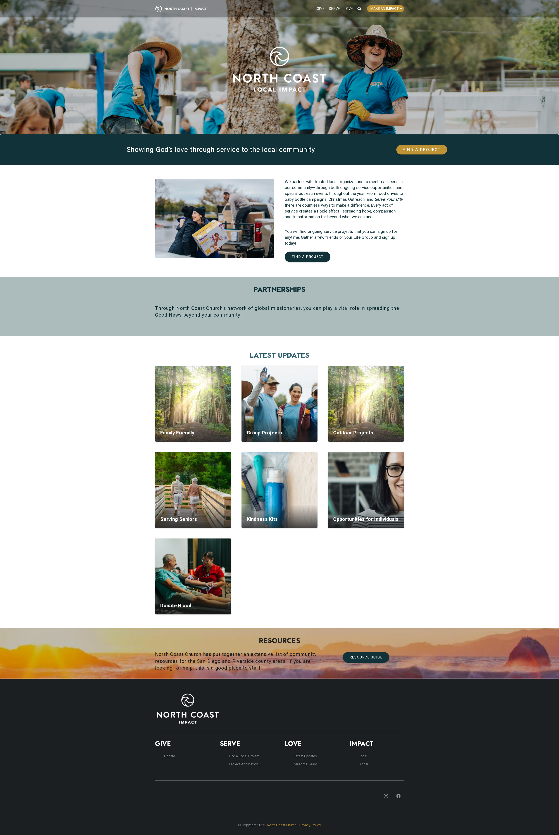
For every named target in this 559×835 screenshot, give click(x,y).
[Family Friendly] (193, 404)
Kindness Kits (262, 519)
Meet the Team (305, 764)
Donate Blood (175, 605)
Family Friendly (177, 432)
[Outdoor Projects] (366, 404)
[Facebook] (398, 796)
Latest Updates (305, 756)
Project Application (243, 764)
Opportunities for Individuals (366, 519)
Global (363, 764)
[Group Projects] (279, 404)
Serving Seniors (178, 519)
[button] (359, 9)
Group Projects (264, 432)
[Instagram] (385, 796)
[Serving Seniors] (193, 490)
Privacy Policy (310, 825)
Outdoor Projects (353, 432)
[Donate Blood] (193, 576)
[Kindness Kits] (279, 490)
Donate (169, 756)
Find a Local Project (244, 756)
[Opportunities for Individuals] (366, 490)
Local (363, 756)
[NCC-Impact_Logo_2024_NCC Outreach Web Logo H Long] (184, 9)
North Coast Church (282, 825)
